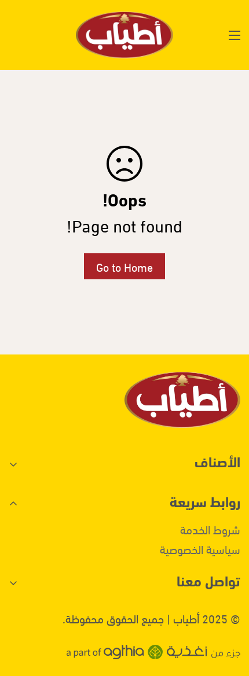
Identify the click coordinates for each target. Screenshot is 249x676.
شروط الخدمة (210, 529)
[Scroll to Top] (20, 614)
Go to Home (124, 266)
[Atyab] (124, 35)
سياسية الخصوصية (200, 548)
